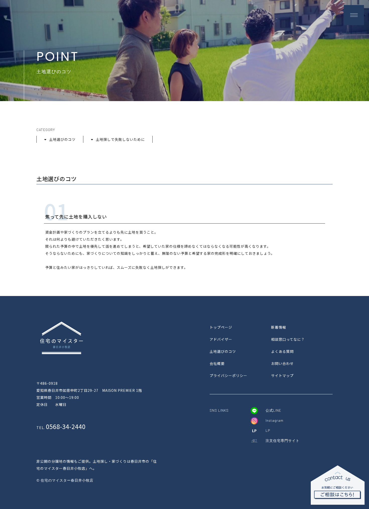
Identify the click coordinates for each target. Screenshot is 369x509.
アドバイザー (221, 339)
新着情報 (278, 327)
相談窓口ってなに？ (288, 339)
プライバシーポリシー (228, 375)
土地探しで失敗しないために (120, 139)
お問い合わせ (282, 363)
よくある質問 (282, 351)
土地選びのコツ (62, 139)
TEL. (61, 427)
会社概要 (217, 363)
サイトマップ (282, 375)
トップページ (221, 327)
